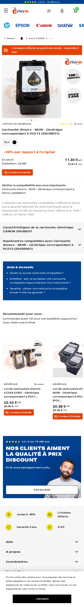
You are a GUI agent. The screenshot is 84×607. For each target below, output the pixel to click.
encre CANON (37, 38)
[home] (22, 38)
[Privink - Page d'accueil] (24, 11)
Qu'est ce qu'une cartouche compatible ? (37, 273)
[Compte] (62, 11)
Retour (11, 38)
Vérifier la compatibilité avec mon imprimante (38, 189)
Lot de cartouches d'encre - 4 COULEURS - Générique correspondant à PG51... (23, 392)
